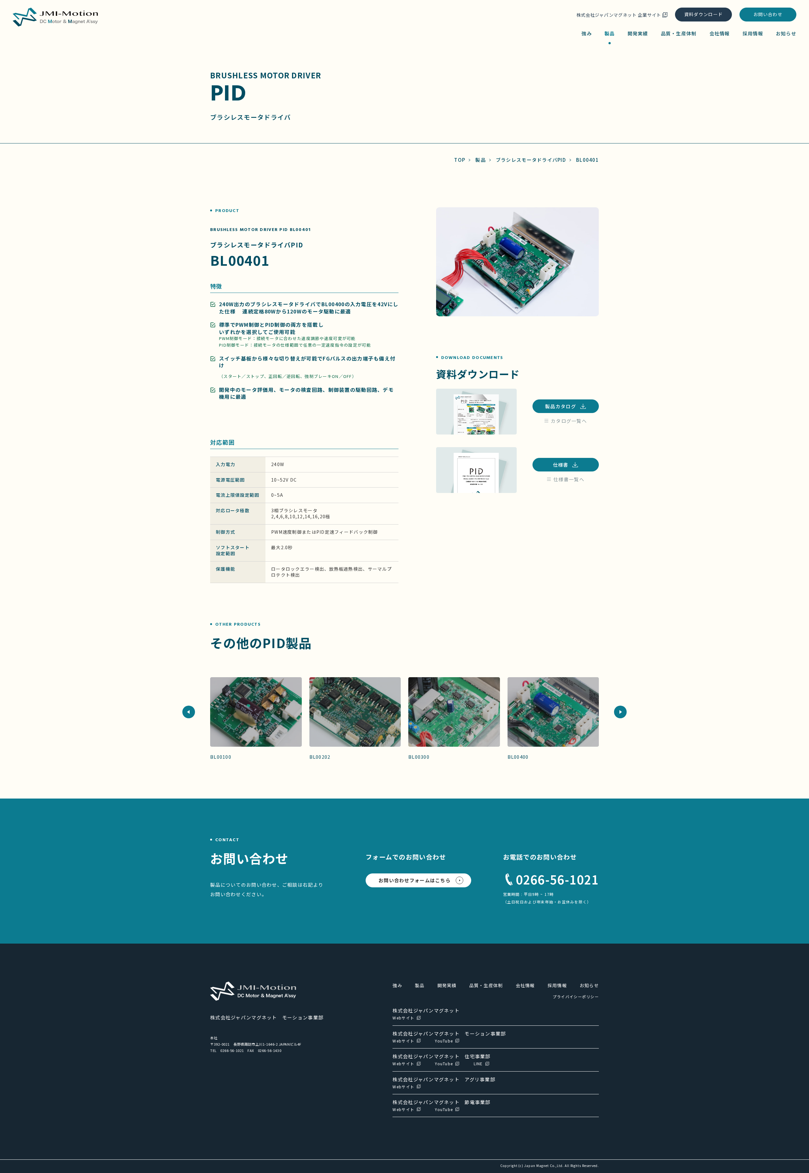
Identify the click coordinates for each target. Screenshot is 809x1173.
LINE (478, 1063)
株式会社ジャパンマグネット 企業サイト (618, 15)
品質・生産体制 (679, 33)
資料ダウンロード (703, 14)
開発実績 (638, 33)
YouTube (444, 1040)
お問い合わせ (767, 14)
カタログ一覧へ (569, 420)
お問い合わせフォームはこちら (415, 880)
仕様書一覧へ (568, 479)
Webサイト (403, 1017)
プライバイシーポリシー (576, 996)
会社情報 (719, 33)
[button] (188, 712)
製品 (610, 33)
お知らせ (786, 33)
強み (586, 33)
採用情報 (753, 33)
